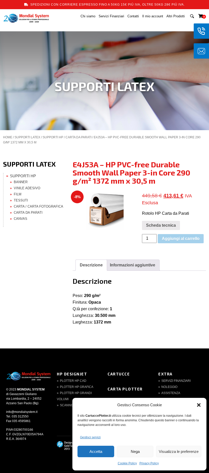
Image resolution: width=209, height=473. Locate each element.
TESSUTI (21, 200)
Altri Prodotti (175, 16)
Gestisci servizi (90, 437)
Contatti (133, 16)
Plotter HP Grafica (76, 387)
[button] (198, 405)
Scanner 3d (70, 405)
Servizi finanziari (176, 381)
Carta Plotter (125, 389)
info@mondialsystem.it (21, 412)
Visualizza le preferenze (179, 451)
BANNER (21, 182)
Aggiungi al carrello (181, 238)
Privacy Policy (149, 463)
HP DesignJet (72, 374)
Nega (135, 451)
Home (7, 137)
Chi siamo (88, 16)
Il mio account (152, 16)
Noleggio (169, 387)
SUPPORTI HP (53, 137)
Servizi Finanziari (111, 16)
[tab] (91, 265)
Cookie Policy (127, 463)
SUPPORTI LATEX (27, 137)
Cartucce (119, 374)
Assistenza (170, 393)
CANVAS (20, 219)
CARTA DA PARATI (79, 137)
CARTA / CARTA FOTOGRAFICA (38, 206)
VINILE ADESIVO (27, 188)
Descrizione (91, 265)
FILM (17, 194)
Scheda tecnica (161, 225)
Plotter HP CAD (73, 381)
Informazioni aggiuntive (132, 265)
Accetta (95, 451)
